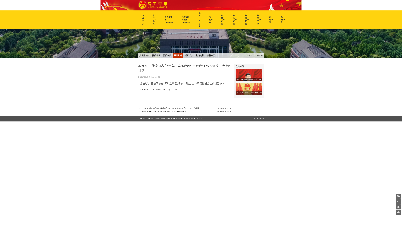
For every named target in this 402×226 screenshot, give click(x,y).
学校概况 (154, 20)
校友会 (210, 19)
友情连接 (200, 55)
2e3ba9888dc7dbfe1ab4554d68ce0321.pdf (154, 90)
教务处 (282, 19)
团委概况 (156, 55)
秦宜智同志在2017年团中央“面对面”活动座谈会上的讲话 (166, 111)
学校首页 (143, 20)
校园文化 (246, 20)
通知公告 (189, 55)
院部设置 (222, 20)
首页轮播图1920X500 (169, 19)
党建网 (270, 19)
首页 (243, 55)
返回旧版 (199, 118)
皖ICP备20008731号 (169, 118)
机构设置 (234, 20)
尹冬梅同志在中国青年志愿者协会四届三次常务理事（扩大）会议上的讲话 (173, 108)
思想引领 (178, 55)
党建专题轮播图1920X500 (186, 19)
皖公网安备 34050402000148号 (185, 118)
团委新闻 (167, 55)
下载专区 (211, 55)
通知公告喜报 (199, 20)
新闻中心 (258, 20)
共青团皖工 (144, 55)
